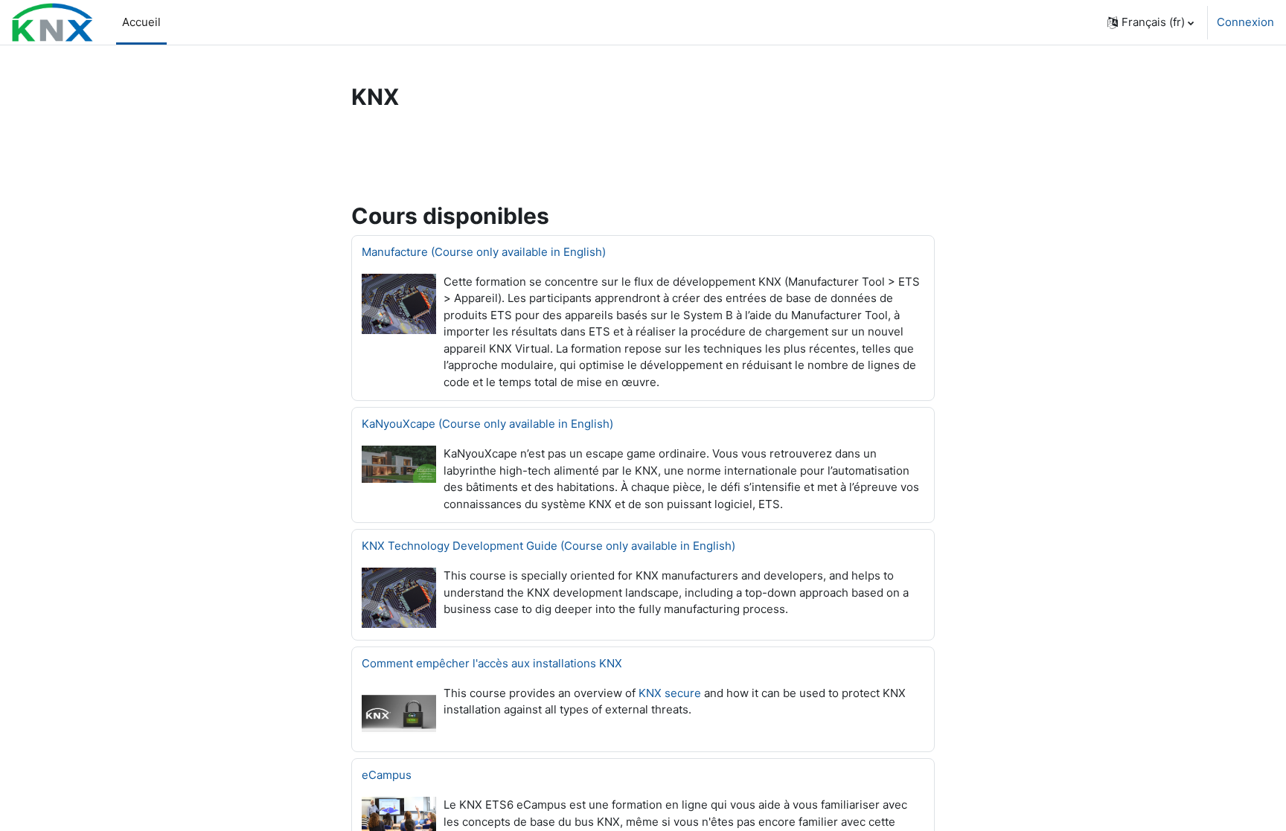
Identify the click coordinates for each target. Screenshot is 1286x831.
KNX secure (670, 693)
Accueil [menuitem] (141, 22)
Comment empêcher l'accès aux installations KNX (492, 663)
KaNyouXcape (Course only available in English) (487, 424)
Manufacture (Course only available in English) (484, 252)
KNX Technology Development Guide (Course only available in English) (548, 546)
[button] (1150, 22)
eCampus (387, 775)
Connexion (1245, 22)
